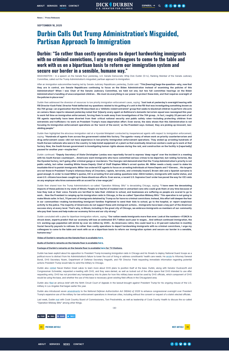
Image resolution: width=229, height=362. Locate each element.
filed (51, 283)
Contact (74, 6)
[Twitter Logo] (170, 6)
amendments (73, 291)
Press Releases (52, 17)
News (63, 6)
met (57, 299)
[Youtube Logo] (179, 6)
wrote (169, 256)
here (100, 238)
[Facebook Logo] (166, 6)
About (41, 6)
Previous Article (53, 327)
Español (147, 5)
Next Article (178, 327)
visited (53, 268)
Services (52, 6)
